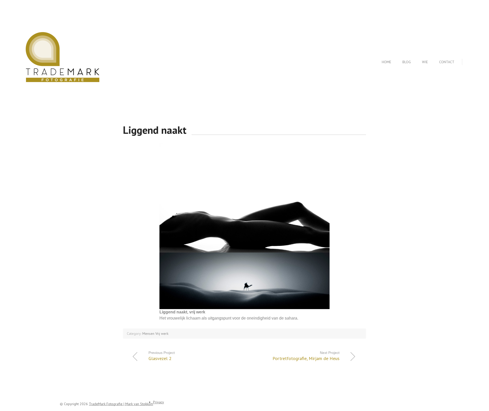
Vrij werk (161, 333)
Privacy (158, 402)
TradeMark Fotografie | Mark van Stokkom (121, 404)
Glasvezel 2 (161, 356)
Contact (446, 62)
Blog (406, 62)
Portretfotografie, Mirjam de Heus (306, 356)
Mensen (148, 333)
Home (386, 62)
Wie (425, 62)
